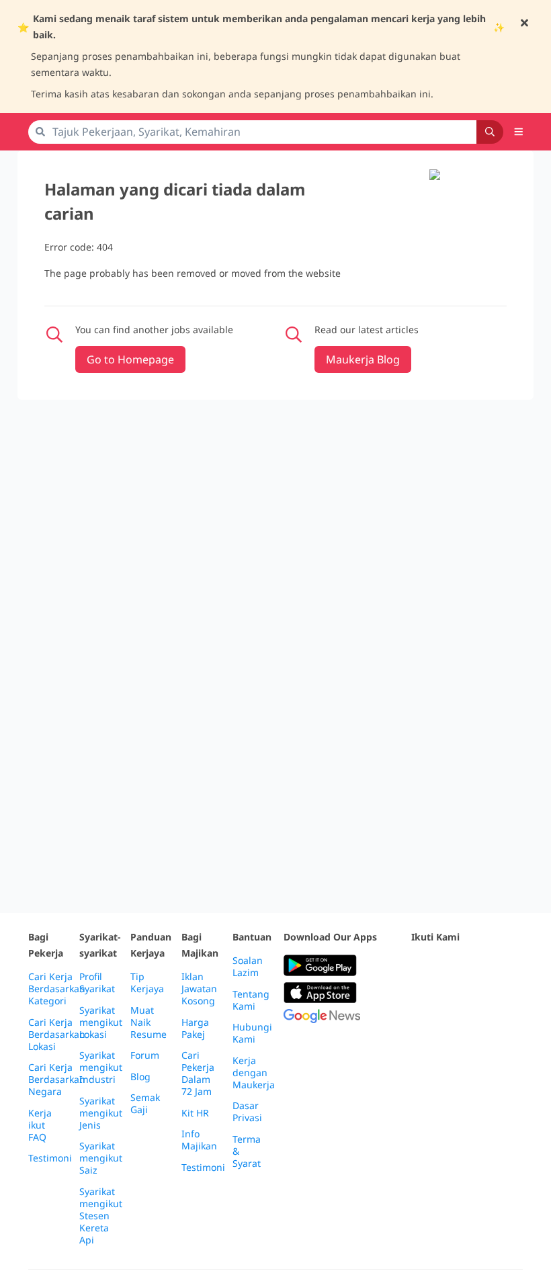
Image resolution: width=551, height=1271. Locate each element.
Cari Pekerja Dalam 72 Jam (197, 1073)
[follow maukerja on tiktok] (449, 998)
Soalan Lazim (247, 967)
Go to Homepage (130, 359)
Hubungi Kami (252, 1033)
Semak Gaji (145, 1104)
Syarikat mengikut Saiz (100, 1158)
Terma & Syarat (246, 1151)
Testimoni (50, 1158)
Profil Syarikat (97, 983)
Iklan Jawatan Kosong (199, 989)
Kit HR (195, 1113)
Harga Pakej (195, 1028)
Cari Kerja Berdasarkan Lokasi (56, 1034)
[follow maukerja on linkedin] (419, 998)
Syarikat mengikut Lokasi (100, 1022)
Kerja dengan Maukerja (253, 1073)
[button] (518, 131)
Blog (140, 1077)
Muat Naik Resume (148, 1022)
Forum (144, 1055)
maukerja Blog (363, 359)
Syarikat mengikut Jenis (100, 1113)
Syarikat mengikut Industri (100, 1067)
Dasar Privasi (247, 1112)
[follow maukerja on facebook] (419, 965)
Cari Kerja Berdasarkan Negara (56, 1079)
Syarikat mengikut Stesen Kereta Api (100, 1216)
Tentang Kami (250, 1000)
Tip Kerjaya (147, 983)
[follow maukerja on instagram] (508, 965)
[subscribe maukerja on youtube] (478, 965)
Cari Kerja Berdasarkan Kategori (56, 989)
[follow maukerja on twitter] (449, 965)
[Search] (489, 132)
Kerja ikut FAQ (40, 1125)
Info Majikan (199, 1140)
